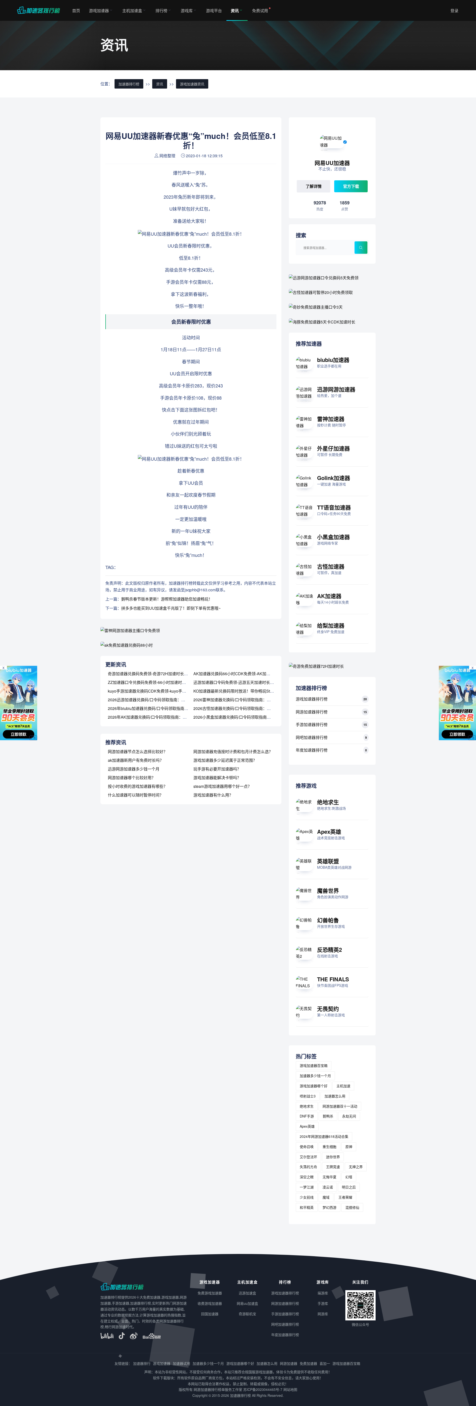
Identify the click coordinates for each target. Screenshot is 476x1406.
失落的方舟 (308, 1166)
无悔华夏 (329, 1176)
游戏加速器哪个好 (313, 1085)
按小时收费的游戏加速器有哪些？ (137, 786)
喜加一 (325, 1363)
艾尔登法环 (308, 1156)
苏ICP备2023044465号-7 (262, 1389)
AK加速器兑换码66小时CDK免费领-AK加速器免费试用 (241, 673)
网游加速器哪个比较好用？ (131, 777)
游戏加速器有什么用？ (213, 795)
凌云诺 (328, 1186)
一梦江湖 (307, 1186)
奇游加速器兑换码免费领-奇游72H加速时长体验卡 (152, 673)
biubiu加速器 (333, 360)
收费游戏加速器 (210, 1303)
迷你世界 (333, 1156)
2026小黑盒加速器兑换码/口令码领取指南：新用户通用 (242, 717)
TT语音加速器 (334, 507)
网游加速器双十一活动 (340, 1106)
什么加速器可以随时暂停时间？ (135, 795)
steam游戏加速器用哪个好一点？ (222, 786)
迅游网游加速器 (336, 389)
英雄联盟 (328, 861)
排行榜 (161, 10)
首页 (76, 10)
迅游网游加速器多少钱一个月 (133, 769)
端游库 (323, 1292)
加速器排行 (141, 1363)
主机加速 (343, 1085)
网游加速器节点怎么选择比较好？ (137, 751)
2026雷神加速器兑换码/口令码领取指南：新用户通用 (240, 700)
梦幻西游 (329, 1207)
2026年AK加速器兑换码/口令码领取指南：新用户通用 (155, 717)
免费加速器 (308, 1363)
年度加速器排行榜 (311, 750)
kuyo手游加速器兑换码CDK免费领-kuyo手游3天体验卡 (156, 691)
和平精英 (307, 1207)
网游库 (323, 1313)
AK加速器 (329, 596)
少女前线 (307, 1197)
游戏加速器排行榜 (311, 699)
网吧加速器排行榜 (311, 737)
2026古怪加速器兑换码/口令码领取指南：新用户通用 (240, 708)
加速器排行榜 (129, 83)
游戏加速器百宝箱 (313, 1065)
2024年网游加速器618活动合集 (324, 1136)
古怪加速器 (330, 566)
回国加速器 (209, 1313)
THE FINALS (333, 979)
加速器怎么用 (335, 1095)
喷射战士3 (308, 1095)
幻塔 (348, 1176)
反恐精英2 (329, 950)
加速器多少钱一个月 (315, 1075)
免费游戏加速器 (210, 1292)
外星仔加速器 (333, 448)
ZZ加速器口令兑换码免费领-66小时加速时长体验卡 (153, 682)
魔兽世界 (328, 891)
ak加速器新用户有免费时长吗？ (136, 760)
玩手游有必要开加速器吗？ (217, 769)
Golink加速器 (333, 478)
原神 (348, 1146)
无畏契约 (328, 1009)
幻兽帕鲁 (328, 920)
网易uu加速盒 (247, 1303)
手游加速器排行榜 (311, 724)
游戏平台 (214, 10)
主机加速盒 (132, 10)
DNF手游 (307, 1116)
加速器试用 (181, 1363)
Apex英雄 (329, 831)
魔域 (326, 1197)
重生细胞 (329, 1146)
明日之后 (349, 1186)
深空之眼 (307, 1176)
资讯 (235, 10)
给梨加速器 (330, 625)
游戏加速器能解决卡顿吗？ (217, 777)
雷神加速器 (330, 419)
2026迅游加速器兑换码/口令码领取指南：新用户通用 (154, 700)
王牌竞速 (333, 1166)
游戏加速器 (99, 10)
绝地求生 (328, 802)
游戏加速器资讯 (192, 83)
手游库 (323, 1303)
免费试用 (260, 10)
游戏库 (187, 10)
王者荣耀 (345, 1197)
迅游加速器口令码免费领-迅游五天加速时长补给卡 (237, 682)
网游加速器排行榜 (311, 712)
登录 (454, 10)
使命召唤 (307, 1146)
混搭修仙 (352, 1207)
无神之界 (356, 1166)
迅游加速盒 (247, 1292)
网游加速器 (288, 1363)
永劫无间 (349, 1116)
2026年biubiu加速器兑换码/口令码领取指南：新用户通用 (158, 708)
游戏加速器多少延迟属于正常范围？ (225, 760)
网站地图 (290, 1389)
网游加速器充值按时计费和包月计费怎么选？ (233, 751)
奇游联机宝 (247, 1313)
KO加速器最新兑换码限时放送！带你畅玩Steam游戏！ (241, 691)
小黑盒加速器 (333, 537)
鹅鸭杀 (328, 1116)
